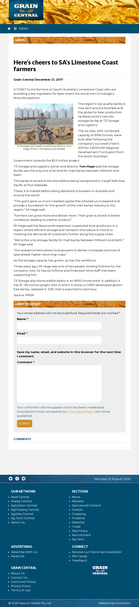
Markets (78, 501)
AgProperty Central (25, 509)
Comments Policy (81, 411)
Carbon (77, 509)
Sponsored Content (86, 505)
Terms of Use (21, 590)
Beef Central (20, 497)
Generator (123, 603)
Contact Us (19, 577)
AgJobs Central (22, 514)
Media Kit (18, 556)
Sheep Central (21, 501)
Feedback (79, 560)
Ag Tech (78, 539)
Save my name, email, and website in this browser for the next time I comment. (69, 354)
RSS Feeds (79, 556)
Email (22, 333)
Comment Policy (23, 581)
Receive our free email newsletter (97, 552)
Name (22, 319)
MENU (23, 28)
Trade (76, 526)
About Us (18, 522)
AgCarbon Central (24, 505)
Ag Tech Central (23, 518)
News (76, 497)
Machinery (79, 531)
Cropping (79, 514)
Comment (25, 362)
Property (78, 518)
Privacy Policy (21, 586)
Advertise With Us (24, 552)
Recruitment (81, 535)
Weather (78, 522)
